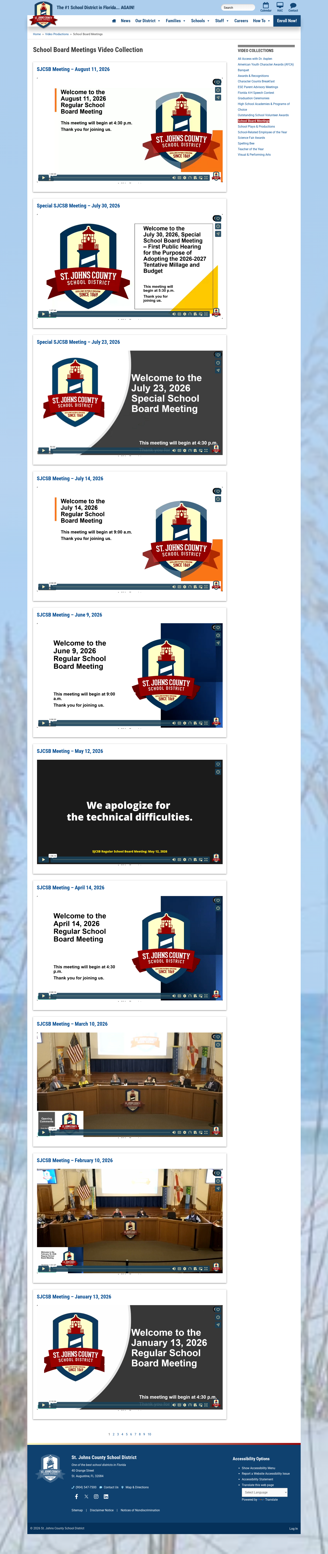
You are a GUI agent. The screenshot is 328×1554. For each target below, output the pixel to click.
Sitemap (77, 1510)
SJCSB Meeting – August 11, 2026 (73, 69)
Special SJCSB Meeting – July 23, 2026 (78, 342)
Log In (293, 1528)
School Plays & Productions (256, 126)
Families (173, 20)
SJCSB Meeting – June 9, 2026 (69, 615)
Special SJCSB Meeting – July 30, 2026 (78, 206)
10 (149, 1434)
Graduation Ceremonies (253, 98)
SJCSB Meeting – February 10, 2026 (75, 1160)
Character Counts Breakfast (256, 81)
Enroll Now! (287, 20)
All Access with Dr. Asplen (255, 59)
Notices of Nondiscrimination (140, 1510)
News (125, 20)
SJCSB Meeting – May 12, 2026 (70, 751)
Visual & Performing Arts (254, 154)
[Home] (114, 21)
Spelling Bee (246, 143)
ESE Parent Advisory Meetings (258, 87)
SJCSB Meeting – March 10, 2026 (72, 1024)
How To (259, 20)
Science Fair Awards (251, 138)
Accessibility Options (251, 1458)
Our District (145, 20)
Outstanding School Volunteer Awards (263, 115)
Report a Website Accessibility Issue (266, 1473)
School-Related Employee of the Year (262, 132)
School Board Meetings (254, 121)
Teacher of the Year (251, 149)
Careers (241, 20)
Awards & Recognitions (253, 76)
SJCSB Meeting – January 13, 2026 (74, 1297)
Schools (198, 20)
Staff (219, 20)
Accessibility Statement (257, 1479)
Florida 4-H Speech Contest (256, 93)
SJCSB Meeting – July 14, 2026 (70, 478)
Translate (271, 1499)
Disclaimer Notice (102, 1510)
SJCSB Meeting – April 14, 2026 (70, 887)
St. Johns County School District (104, 1457)
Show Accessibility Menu (258, 1468)
